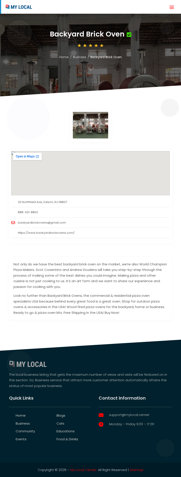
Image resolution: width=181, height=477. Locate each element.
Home (64, 57)
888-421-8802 (28, 212)
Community (25, 431)
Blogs (61, 415)
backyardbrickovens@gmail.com (42, 222)
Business (79, 57)
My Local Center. (83, 469)
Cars (60, 423)
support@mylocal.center (129, 414)
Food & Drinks (67, 439)
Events (21, 439)
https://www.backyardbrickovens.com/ (46, 233)
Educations (66, 431)
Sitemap (136, 469)
